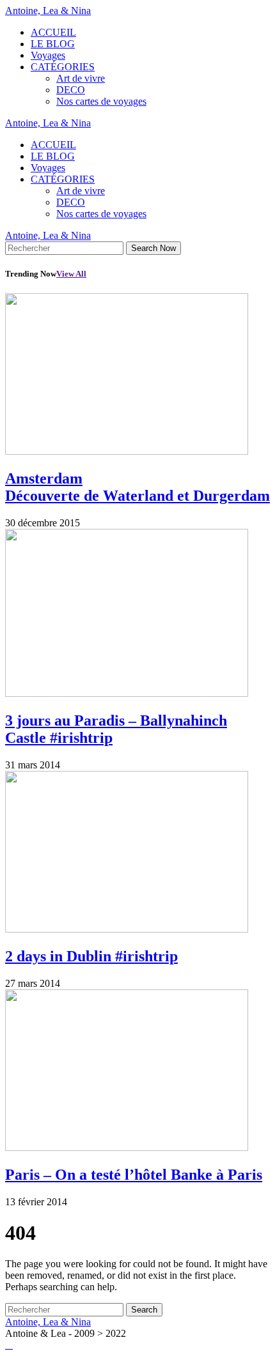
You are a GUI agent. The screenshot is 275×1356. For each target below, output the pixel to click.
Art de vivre (80, 78)
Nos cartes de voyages (101, 101)
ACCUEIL (53, 32)
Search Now (153, 248)
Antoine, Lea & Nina (48, 10)
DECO (70, 89)
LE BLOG (53, 43)
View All (71, 273)
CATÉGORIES (63, 66)
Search (144, 1309)
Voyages (48, 55)
